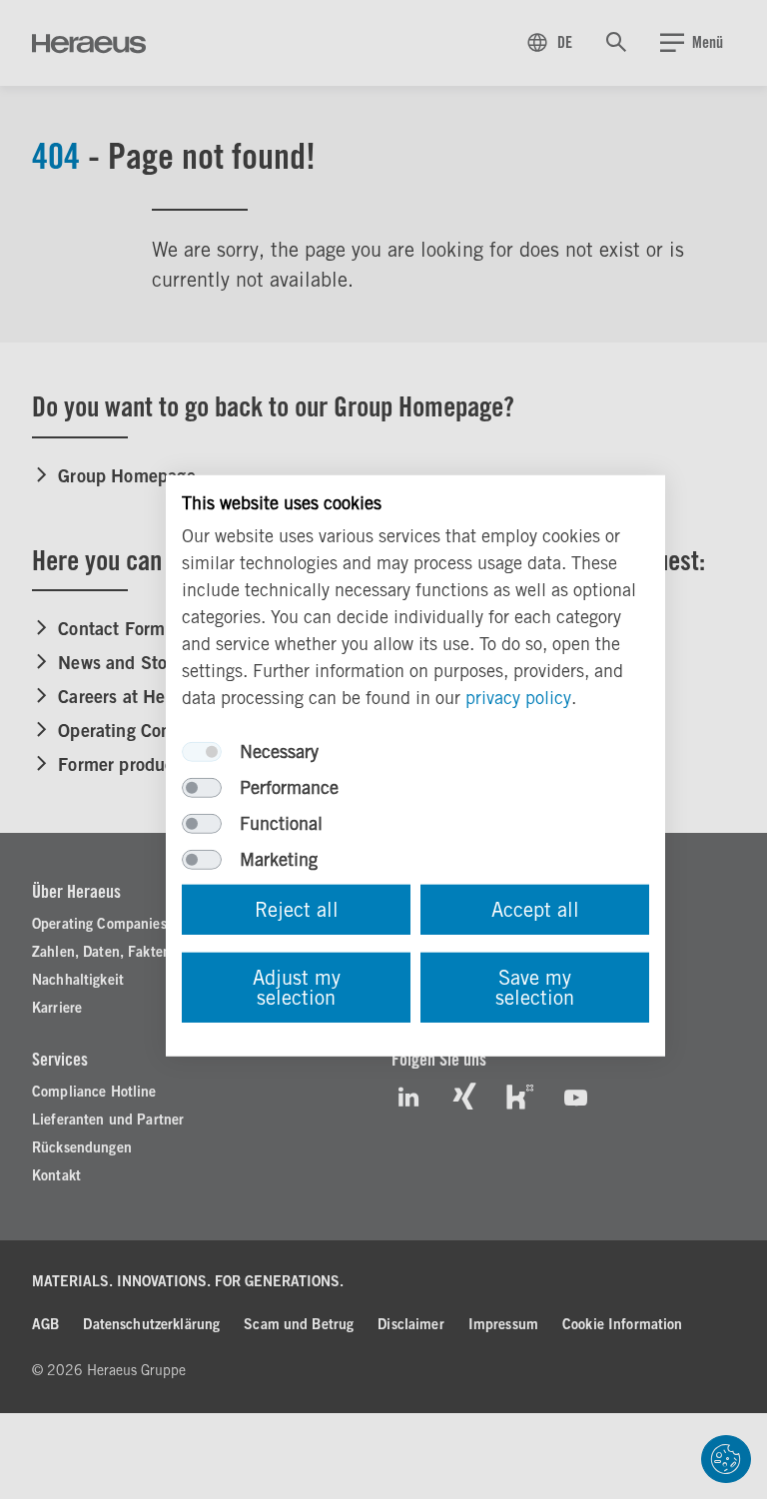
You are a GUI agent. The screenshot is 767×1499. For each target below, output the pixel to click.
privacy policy (518, 697)
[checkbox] (202, 752)
